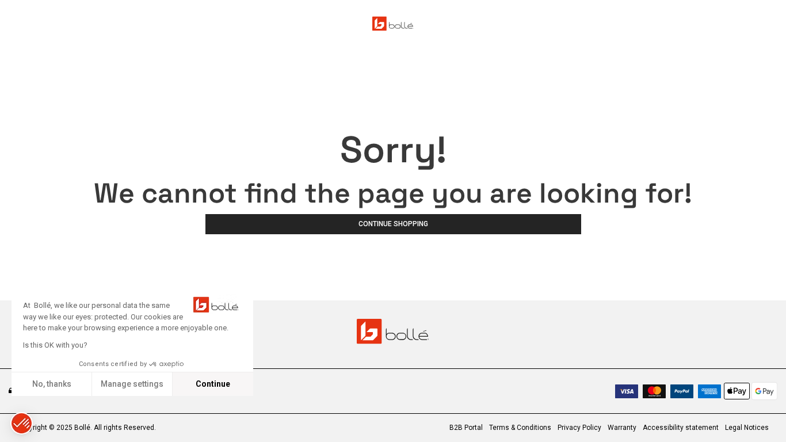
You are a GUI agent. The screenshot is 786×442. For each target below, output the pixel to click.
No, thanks (51, 383)
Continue (213, 383)
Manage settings (132, 383)
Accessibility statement (681, 428)
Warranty (622, 428)
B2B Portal (466, 428)
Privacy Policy (579, 428)
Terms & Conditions (520, 428)
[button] (21, 423)
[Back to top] (759, 413)
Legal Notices (747, 428)
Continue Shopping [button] (393, 224)
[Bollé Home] (393, 23)
